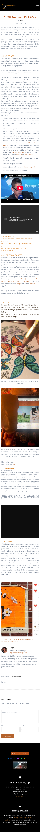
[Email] (14, 758)
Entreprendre (16, 677)
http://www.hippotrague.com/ (19, 653)
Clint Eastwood (29, 155)
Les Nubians (14, 279)
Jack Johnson (30, 279)
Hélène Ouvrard (12, 642)
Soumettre (8, 736)
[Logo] (9, 6)
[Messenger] (18, 758)
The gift (18, 284)
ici (14, 462)
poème (11, 143)
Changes (32, 284)
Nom (2, 725)
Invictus (19, 155)
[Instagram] (4, 758)
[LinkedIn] (8, 758)
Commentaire (5, 708)
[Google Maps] (24, 758)
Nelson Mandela (18, 152)
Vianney (27, 281)
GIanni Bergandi (29, 167)
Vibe (21, 279)
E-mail (22, 725)
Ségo (22, 21)
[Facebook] (11, 758)
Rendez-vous (20, 796)
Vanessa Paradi (14, 281)
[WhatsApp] (21, 758)
